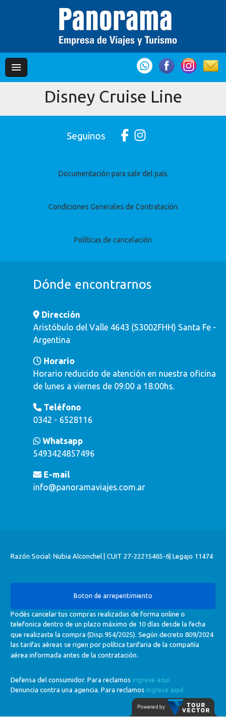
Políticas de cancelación (113, 240)
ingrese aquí (151, 679)
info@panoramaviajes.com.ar (89, 487)
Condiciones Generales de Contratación (113, 207)
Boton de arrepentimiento (113, 595)
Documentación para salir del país (113, 173)
